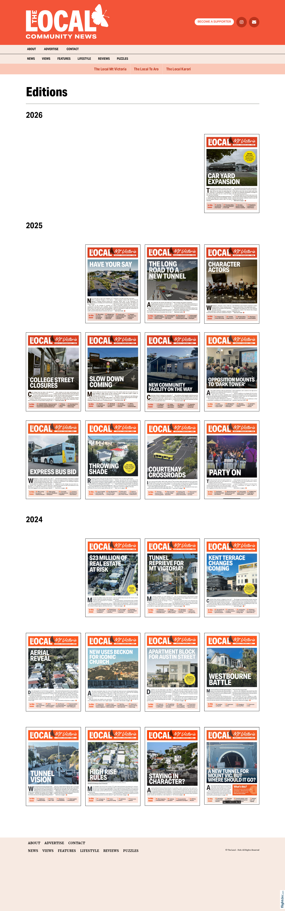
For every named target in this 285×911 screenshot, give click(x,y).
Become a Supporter (214, 22)
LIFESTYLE (84, 59)
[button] (283, 905)
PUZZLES (122, 59)
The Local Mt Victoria (110, 69)
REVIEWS (104, 59)
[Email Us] (254, 22)
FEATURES (64, 59)
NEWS (31, 59)
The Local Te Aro (146, 69)
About (31, 49)
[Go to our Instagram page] (241, 22)
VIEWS (46, 59)
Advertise (51, 49)
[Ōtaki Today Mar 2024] (112, 766)
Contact (73, 49)
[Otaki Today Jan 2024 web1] (172, 766)
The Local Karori (178, 69)
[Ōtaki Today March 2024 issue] (53, 766)
